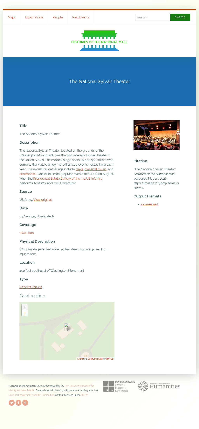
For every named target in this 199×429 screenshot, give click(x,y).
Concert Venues (30, 287)
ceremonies (27, 174)
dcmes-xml (149, 204)
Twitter (12, 402)
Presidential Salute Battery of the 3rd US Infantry (67, 178)
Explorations (34, 17)
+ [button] (25, 307)
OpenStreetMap (95, 358)
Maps (12, 17)
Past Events (80, 17)
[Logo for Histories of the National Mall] (99, 40)
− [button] (25, 313)
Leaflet (80, 358)
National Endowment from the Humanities (31, 395)
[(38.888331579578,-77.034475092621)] (67, 327)
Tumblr (25, 402)
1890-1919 (26, 233)
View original (42, 200)
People (58, 17)
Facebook (18, 402)
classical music (95, 169)
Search (180, 17)
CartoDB (109, 358)
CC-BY (84, 395)
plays (79, 169)
